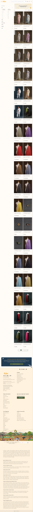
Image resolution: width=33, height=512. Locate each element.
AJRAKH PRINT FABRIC (11, 476)
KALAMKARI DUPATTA (9, 497)
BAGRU (28, 472)
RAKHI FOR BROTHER (19, 463)
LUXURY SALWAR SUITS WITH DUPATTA (9, 501)
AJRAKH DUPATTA (15, 497)
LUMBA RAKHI (25, 462)
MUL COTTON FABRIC (6, 477)
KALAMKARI (5, 471)
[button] (1, 1)
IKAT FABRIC (8, 478)
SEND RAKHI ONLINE (12, 461)
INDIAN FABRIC (5, 476)
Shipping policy (14, 442)
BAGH (4, 473)
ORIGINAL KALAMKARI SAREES (13, 492)
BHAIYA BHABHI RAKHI (6, 463)
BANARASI (15, 473)
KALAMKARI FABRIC (13, 478)
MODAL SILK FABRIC (9, 479)
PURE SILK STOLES (6, 498)
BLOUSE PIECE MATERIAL (12, 508)
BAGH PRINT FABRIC (18, 476)
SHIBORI (19, 472)
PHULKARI (4, 472)
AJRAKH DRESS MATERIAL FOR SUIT (18, 482)
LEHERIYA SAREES (5, 493)
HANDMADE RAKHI (6, 461)
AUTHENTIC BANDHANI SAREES (21, 491)
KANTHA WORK (23, 472)
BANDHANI (11, 471)
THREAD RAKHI (11, 462)
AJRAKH (8, 471)
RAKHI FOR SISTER (13, 463)
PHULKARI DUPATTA (20, 496)
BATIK (17, 472)
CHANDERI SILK (9, 472)
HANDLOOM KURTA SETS (18, 501)
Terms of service (9, 442)
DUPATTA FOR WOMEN (6, 496)
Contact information (12, 443)
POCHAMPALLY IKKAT (10, 473)
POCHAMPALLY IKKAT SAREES (22, 492)
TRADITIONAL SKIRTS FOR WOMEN (20, 507)
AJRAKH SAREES (14, 491)
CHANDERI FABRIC (12, 477)
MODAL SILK (14, 472)
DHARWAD (26, 471)
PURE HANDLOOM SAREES (7, 491)
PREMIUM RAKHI (23, 461)
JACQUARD (15, 471)
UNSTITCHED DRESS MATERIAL (7, 482)
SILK (6, 473)
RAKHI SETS (15, 462)
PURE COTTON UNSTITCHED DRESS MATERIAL (20, 488)
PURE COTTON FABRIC (25, 476)
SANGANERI (19, 471)
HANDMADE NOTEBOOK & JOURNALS (8, 507)
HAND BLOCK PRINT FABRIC (20, 477)
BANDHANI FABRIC (15, 479)
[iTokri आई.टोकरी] (4, 1)
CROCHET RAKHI (18, 461)
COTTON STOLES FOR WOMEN (23, 497)
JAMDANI (23, 471)
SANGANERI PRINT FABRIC (20, 478)
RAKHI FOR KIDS (20, 462)
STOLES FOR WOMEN (14, 496)
